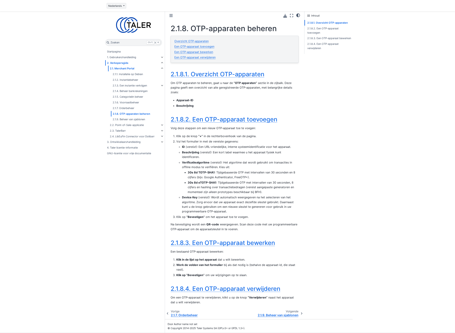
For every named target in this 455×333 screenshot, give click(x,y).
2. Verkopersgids (117, 62)
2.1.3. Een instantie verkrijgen (130, 85)
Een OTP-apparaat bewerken (193, 52)
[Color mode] (298, 15)
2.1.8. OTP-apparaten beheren (131, 113)
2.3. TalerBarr (118, 130)
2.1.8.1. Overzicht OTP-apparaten (327, 22)
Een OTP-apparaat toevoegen (194, 46)
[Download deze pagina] (285, 16)
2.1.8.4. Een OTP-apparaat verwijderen (323, 46)
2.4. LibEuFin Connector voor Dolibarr (132, 136)
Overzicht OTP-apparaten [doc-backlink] (217, 74)
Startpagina (114, 51)
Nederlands (115, 5)
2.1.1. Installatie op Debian (128, 74)
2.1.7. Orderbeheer (123, 108)
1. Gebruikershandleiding (121, 57)
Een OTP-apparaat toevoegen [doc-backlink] (224, 119)
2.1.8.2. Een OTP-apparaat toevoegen (323, 30)
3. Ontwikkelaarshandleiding (124, 141)
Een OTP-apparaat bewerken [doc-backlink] (223, 242)
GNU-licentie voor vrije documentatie (129, 153)
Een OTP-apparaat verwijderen (195, 57)
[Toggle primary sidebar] (171, 15)
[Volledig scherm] (291, 15)
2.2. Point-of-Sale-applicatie (127, 124)
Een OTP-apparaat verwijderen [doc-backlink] (225, 288)
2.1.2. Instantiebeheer (125, 79)
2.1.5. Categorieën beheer (128, 96)
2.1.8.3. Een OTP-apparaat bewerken (329, 38)
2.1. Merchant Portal (122, 68)
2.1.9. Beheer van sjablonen (129, 119)
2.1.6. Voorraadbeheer (126, 102)
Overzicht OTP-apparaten (191, 41)
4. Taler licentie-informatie (122, 147)
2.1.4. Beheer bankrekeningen (130, 90)
